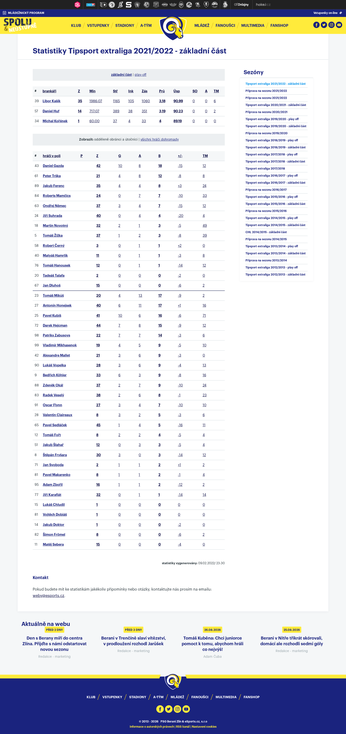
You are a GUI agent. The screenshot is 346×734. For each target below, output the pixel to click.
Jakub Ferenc (53, 186)
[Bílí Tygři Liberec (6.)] (146, 4)
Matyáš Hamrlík (55, 255)
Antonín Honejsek (57, 305)
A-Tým (158, 697)
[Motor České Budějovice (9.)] (173, 4)
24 (204, 186)
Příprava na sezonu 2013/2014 (266, 260)
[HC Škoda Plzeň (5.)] (137, 4)
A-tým (146, 26)
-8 (179, 176)
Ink (130, 91)
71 (204, 315)
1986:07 (95, 101)
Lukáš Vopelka (54, 365)
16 (204, 305)
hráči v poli (51, 156)
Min (92, 91)
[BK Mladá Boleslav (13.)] (206, 4)
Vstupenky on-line (326, 13)
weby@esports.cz (48, 596)
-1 (179, 395)
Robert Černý (53, 245)
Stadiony (124, 26)
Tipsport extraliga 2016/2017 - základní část (275, 182)
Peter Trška (52, 176)
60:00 (94, 121)
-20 (180, 216)
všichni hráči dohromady (160, 139)
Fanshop (279, 26)
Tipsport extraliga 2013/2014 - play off (271, 246)
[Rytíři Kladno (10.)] (181, 4)
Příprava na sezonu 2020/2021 (266, 112)
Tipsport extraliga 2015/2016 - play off (271, 196)
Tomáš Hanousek (56, 265)
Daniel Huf (51, 111)
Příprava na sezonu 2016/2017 (266, 189)
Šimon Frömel (54, 534)
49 (205, 225)
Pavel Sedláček (55, 425)
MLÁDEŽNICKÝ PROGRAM (26, 13)
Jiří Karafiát (52, 495)
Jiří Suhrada (52, 216)
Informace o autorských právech (152, 726)
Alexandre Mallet (56, 355)
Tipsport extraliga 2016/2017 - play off (271, 175)
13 (140, 295)
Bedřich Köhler (55, 375)
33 (144, 121)
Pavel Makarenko (56, 475)
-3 (179, 255)
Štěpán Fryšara (55, 455)
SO (195, 91)
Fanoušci (225, 26)
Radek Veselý (53, 395)
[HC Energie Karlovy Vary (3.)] (120, 4)
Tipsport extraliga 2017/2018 (265, 168)
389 (116, 111)
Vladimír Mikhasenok (60, 345)
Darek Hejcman (55, 325)
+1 (179, 305)
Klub (76, 26)
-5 (179, 225)
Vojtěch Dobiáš (55, 514)
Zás (144, 91)
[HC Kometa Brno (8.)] (164, 4)
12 (204, 166)
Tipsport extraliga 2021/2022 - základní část (275, 83)
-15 (180, 166)
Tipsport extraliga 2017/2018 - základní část (275, 161)
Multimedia (252, 26)
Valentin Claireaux (57, 415)
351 (144, 111)
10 (120, 166)
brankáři (49, 91)
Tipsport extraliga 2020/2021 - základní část (275, 105)
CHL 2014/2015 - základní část (266, 232)
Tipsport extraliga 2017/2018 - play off (271, 154)
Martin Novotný (55, 225)
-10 (180, 196)
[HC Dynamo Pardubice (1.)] (103, 4)
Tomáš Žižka (53, 235)
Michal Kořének (55, 121)
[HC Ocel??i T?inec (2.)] (112, 4)
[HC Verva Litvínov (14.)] (214, 4)
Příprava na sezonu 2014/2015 (266, 239)
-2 (179, 275)
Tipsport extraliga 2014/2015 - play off (271, 218)
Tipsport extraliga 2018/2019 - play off (271, 140)
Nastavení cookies (204, 726)
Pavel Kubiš (52, 315)
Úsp (176, 91)
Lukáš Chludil (54, 505)
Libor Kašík (51, 101)
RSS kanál (183, 726)
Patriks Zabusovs (56, 335)
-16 (180, 425)
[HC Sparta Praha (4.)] (129, 4)
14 (204, 495)
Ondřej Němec (54, 206)
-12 (180, 485)
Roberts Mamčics (57, 196)
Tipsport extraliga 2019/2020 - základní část (275, 126)
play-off (140, 75)
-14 (180, 265)
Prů (162, 91)
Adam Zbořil (53, 485)
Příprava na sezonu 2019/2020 (266, 133)
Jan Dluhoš (51, 285)
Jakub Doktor (53, 525)
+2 (179, 245)
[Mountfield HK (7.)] (156, 4)
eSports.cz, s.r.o (196, 721)
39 (205, 235)
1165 (116, 101)
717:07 (94, 111)
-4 (179, 365)
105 (131, 101)
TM (216, 91)
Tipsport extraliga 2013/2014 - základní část (275, 253)
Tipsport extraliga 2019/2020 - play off (272, 119)
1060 (146, 101)
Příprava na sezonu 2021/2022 (266, 90)
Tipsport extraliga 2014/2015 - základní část (275, 225)
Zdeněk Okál (53, 385)
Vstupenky (98, 26)
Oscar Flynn (52, 405)
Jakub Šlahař (53, 445)
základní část (121, 74)
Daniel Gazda (53, 166)
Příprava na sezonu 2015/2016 (266, 211)
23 (205, 395)
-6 (179, 285)
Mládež (201, 26)
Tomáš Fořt (52, 435)
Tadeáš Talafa (53, 275)
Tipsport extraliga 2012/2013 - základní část (275, 274)
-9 (179, 295)
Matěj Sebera (53, 544)
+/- (180, 156)
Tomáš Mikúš (53, 295)
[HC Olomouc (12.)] (197, 4)
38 (130, 111)
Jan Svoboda (53, 465)
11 (140, 305)
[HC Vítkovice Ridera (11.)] (189, 4)
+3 (180, 186)
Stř (115, 91)
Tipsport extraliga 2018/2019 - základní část (275, 147)
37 (115, 121)
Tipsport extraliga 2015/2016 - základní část (275, 204)
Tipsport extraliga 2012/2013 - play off (271, 267)
